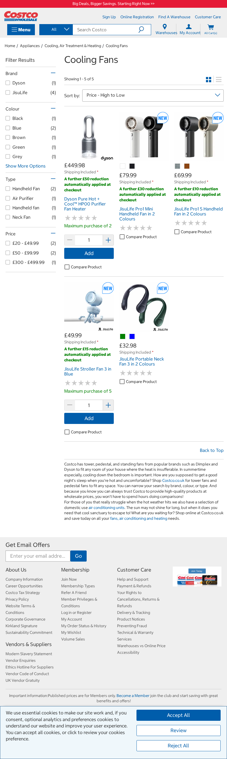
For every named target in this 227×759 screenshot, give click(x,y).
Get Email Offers (28, 545)
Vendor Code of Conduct (27, 673)
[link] (89, 158)
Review (179, 730)
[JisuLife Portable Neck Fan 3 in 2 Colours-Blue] (132, 336)
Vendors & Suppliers (29, 644)
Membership (75, 570)
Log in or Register (76, 612)
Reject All (178, 745)
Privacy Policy (17, 599)
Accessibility (128, 652)
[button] (144, 29)
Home (10, 45)
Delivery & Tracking (133, 612)
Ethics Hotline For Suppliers (30, 667)
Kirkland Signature (21, 625)
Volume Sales (73, 639)
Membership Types (78, 585)
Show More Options (26, 166)
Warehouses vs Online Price (141, 645)
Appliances (30, 45)
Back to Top (212, 450)
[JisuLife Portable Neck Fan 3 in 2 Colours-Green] (123, 336)
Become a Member (133, 695)
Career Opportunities (24, 585)
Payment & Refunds (134, 585)
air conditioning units (107, 507)
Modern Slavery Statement (29, 653)
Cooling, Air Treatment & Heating (73, 45)
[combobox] (56, 29)
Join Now (69, 579)
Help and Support (132, 579)
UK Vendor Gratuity (23, 680)
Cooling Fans (117, 45)
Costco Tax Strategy (23, 592)
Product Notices (131, 619)
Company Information (24, 579)
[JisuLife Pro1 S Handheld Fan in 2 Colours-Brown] (187, 166)
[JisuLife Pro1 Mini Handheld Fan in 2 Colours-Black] (132, 166)
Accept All (178, 715)
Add (89, 253)
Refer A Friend (74, 592)
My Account (71, 619)
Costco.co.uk (173, 480)
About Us (16, 570)
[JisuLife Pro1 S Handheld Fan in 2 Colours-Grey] (177, 166)
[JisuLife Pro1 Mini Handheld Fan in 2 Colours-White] (123, 166)
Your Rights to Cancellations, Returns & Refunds (138, 599)
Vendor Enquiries (21, 660)
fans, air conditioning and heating (138, 518)
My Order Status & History (83, 625)
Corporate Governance (25, 619)
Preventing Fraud (132, 625)
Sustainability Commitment (29, 632)
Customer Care (134, 570)
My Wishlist (71, 632)
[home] (21, 16)
